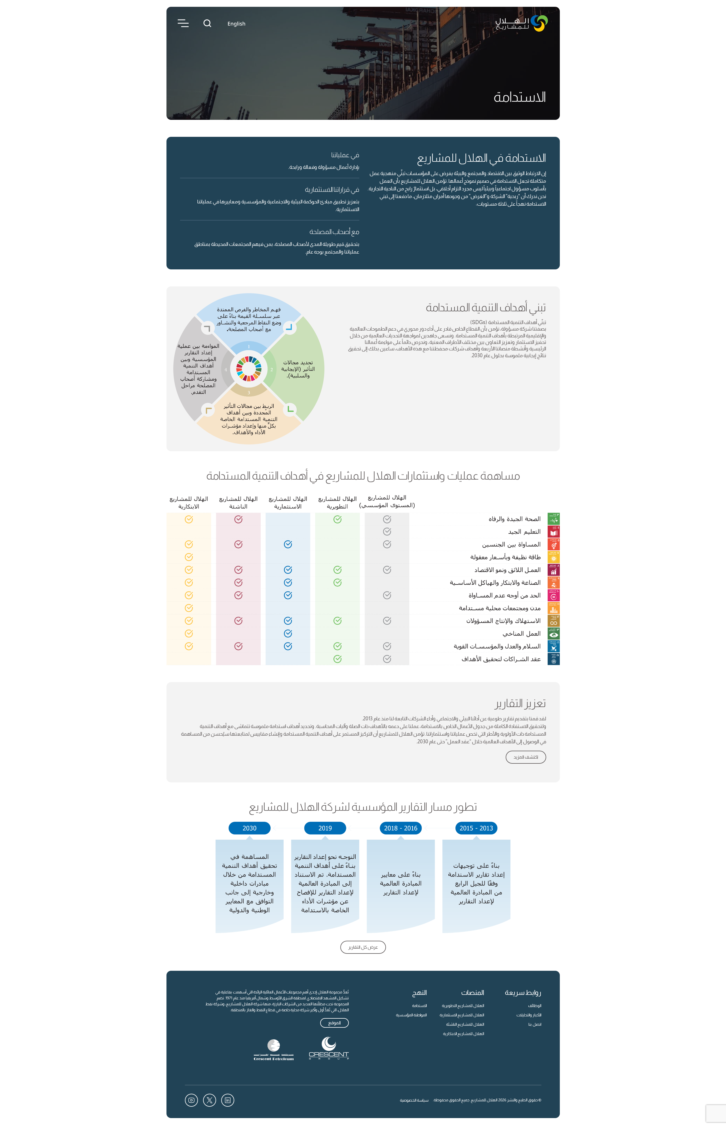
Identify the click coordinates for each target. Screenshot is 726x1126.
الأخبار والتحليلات (528, 1015)
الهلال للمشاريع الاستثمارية (462, 1015)
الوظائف (534, 1005)
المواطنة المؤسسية (411, 1015)
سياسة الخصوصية (414, 1100)
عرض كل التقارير (363, 947)
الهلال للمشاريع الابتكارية (463, 1033)
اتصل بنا (534, 1024)
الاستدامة (419, 1005)
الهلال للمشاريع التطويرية (463, 1005)
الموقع (334, 1022)
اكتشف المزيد (526, 757)
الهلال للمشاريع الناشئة (465, 1024)
